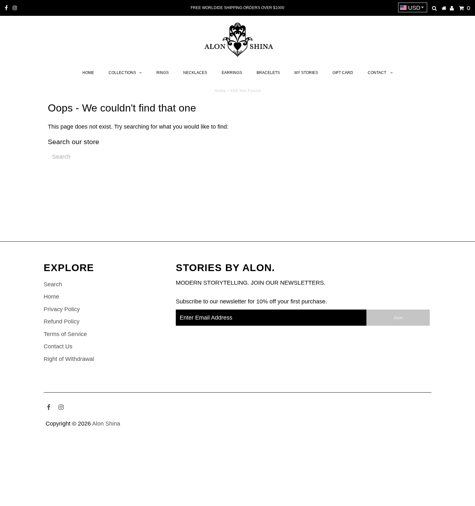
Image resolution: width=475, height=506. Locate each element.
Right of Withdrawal (69, 359)
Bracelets (268, 72)
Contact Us (58, 346)
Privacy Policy (62, 309)
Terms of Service (65, 334)
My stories (306, 72)
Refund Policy (61, 321)
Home (88, 72)
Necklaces (195, 72)
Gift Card (342, 72)
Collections (122, 72)
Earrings (232, 72)
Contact (377, 72)
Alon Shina (106, 423)
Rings (162, 72)
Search (53, 284)
